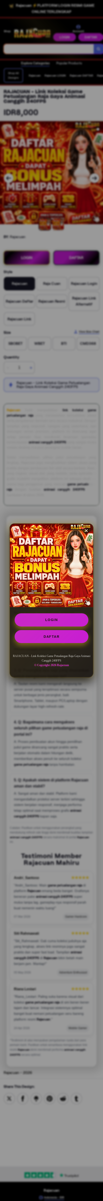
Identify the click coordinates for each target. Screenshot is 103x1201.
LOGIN (51, 620)
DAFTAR (51, 637)
